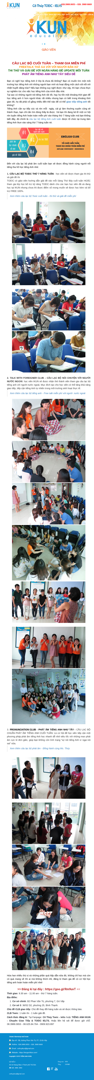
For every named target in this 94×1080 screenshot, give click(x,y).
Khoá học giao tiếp (57, 15)
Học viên (83, 15)
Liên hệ (91, 15)
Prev (3, 29)
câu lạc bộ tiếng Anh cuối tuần (45, 119)
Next (91, 29)
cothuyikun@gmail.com (17, 1074)
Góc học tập (29, 15)
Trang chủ (9, 15)
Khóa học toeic (41, 15)
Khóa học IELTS (72, 15)
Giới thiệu (19, 15)
